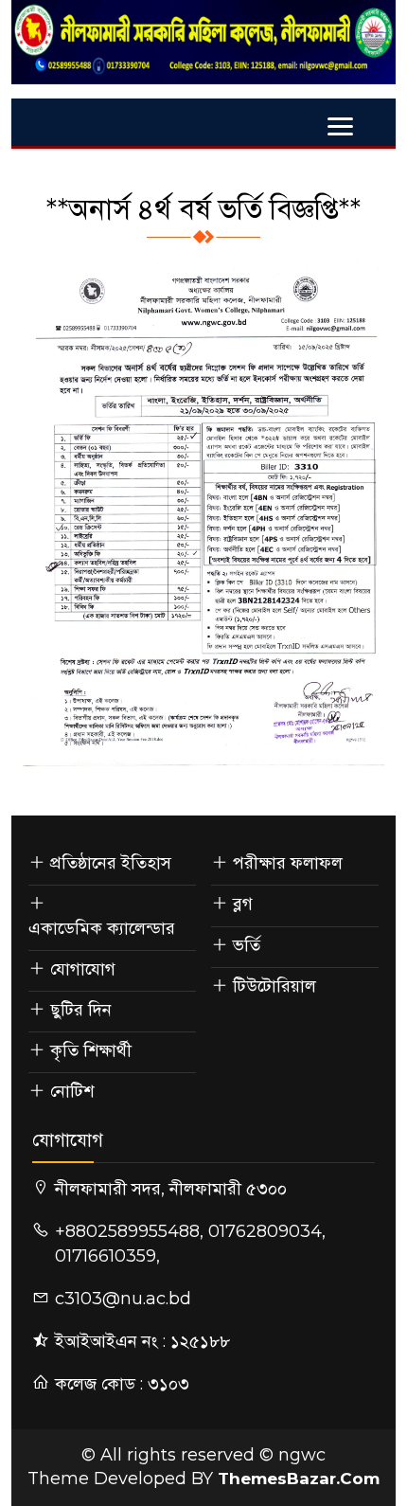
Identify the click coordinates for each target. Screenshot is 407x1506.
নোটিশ (72, 1091)
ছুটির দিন (81, 1009)
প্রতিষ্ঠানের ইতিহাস (110, 862)
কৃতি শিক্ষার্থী (91, 1050)
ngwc (302, 1454)
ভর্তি (246, 945)
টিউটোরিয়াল (274, 986)
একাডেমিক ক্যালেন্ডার (101, 928)
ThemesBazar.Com (299, 1478)
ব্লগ (243, 903)
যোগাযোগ (82, 969)
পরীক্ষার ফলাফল (288, 862)
